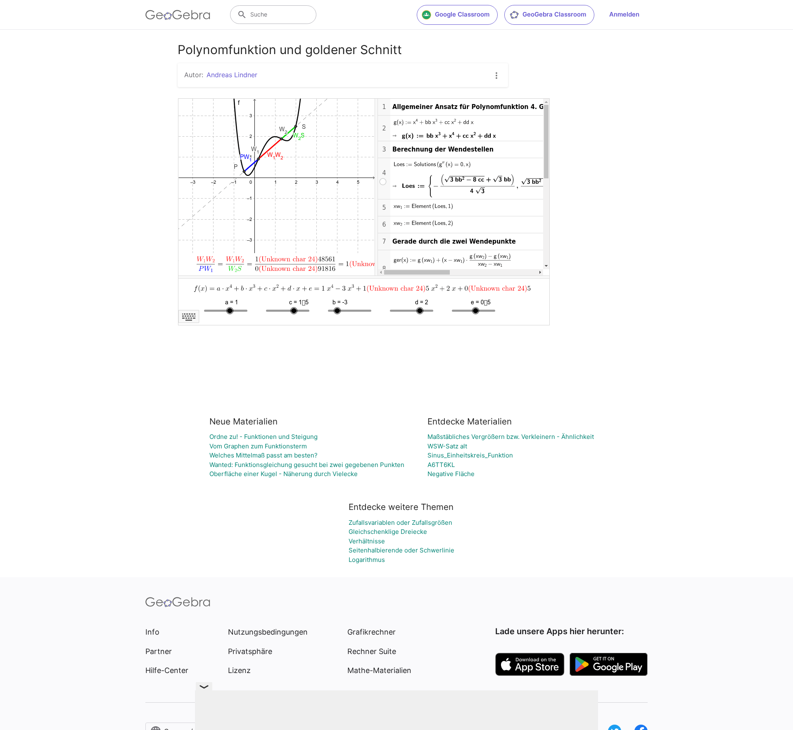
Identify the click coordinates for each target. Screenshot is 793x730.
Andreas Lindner (232, 75)
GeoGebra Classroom (554, 14)
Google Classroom (462, 14)
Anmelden (624, 14)
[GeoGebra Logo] (177, 15)
